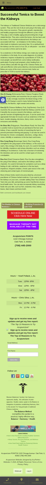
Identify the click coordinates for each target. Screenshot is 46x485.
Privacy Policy (23, 464)
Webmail (18, 471)
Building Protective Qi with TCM (33, 205)
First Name (11, 351)
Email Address (12, 343)
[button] (3, 100)
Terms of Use (37, 462)
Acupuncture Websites (14, 460)
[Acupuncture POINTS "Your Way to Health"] (23, 8)
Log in (29, 471)
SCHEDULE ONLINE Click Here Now (23, 214)
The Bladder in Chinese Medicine (11, 205)
